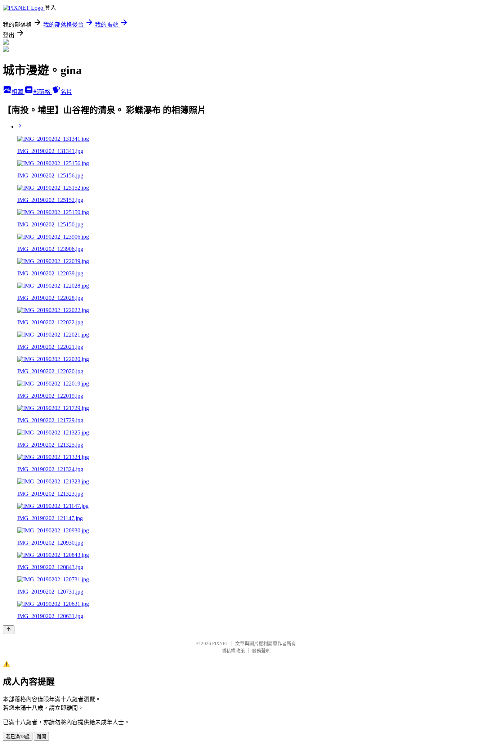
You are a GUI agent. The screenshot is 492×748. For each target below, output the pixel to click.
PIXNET (220, 643)
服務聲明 (261, 650)
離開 (41, 736)
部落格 (42, 92)
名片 (66, 92)
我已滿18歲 (18, 736)
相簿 (18, 92)
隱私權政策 (233, 650)
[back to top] (8, 629)
